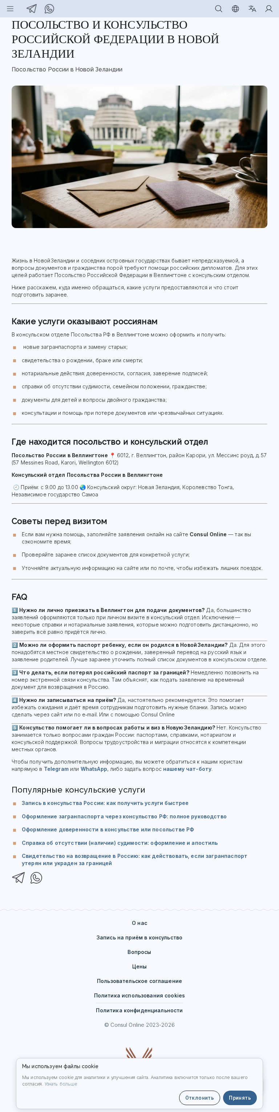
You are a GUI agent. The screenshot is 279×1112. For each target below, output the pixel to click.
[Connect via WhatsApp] (49, 8)
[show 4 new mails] (218, 8)
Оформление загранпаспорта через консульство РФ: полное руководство (124, 816)
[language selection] (252, 8)
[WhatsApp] (36, 879)
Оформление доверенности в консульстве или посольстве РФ (108, 829)
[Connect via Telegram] (32, 8)
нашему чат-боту (187, 769)
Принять (240, 1098)
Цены (139, 966)
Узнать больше (61, 1084)
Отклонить (199, 1098)
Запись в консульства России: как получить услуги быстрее (105, 803)
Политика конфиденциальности (139, 1010)
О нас (139, 923)
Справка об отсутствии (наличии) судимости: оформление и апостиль (120, 843)
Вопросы (139, 952)
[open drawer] (10, 8)
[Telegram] (19, 879)
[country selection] (235, 8)
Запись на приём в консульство (139, 937)
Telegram (56, 769)
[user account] (269, 8)
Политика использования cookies (139, 995)
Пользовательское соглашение (139, 981)
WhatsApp (94, 769)
